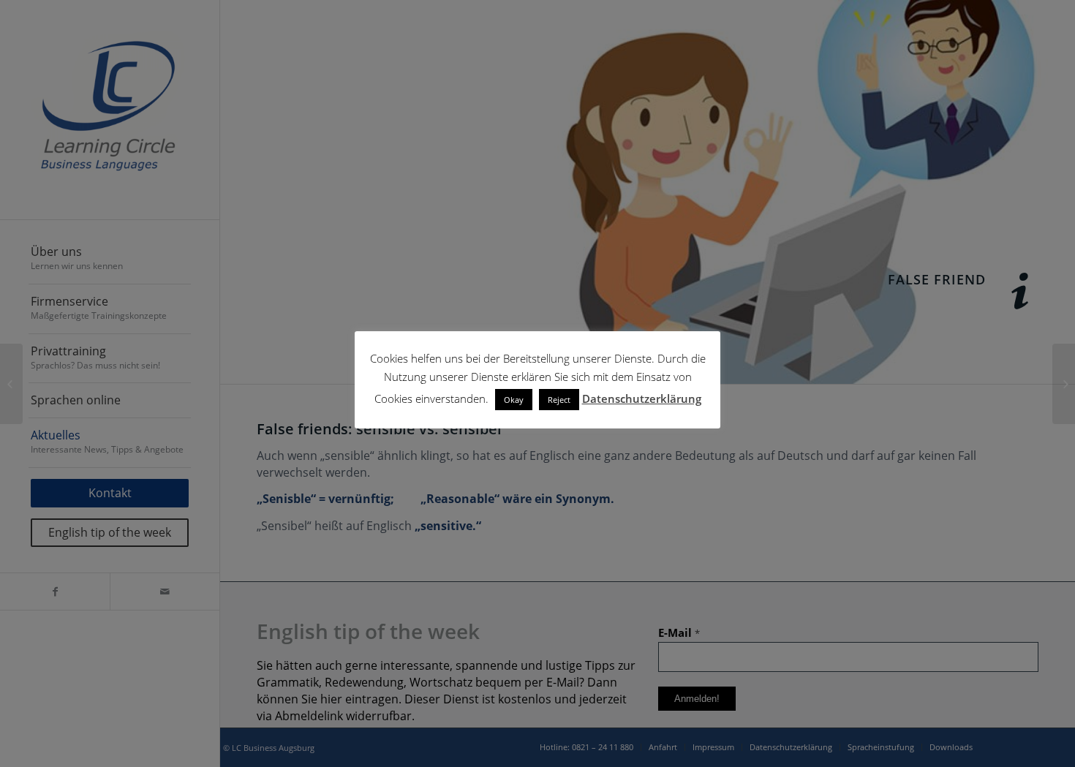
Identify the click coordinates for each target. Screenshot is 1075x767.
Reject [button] (559, 399)
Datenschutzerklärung (641, 398)
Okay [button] (514, 399)
